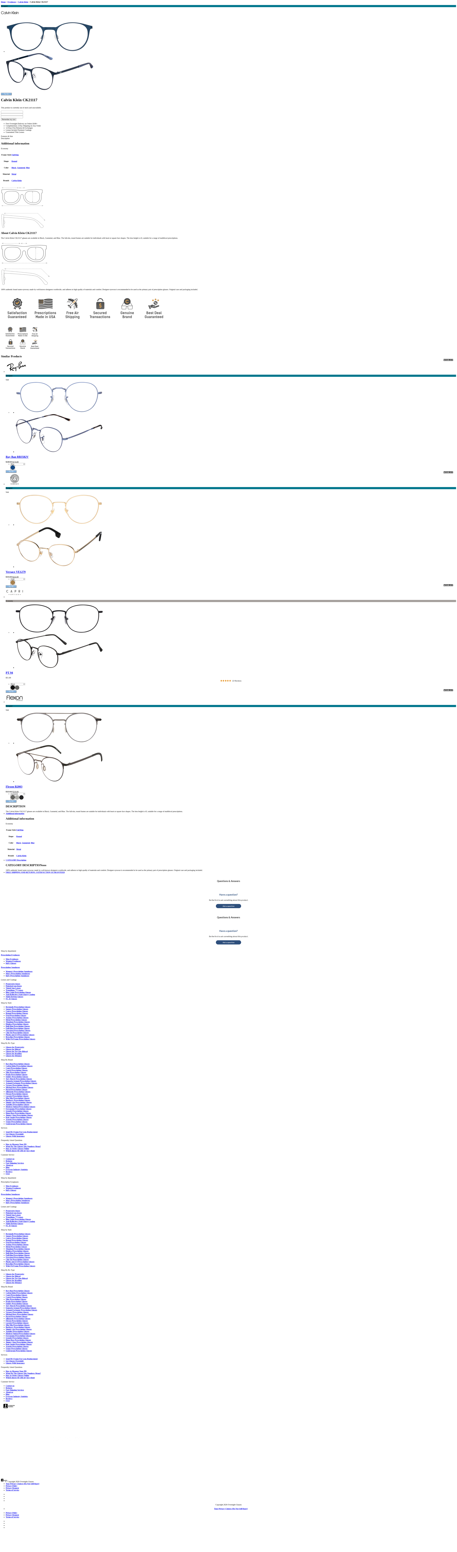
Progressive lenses (13, 984)
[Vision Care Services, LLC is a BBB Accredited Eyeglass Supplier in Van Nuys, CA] (9, 1406)
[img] (221, 681)
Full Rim (15, 155)
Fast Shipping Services (15, 1163)
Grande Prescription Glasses (17, 1111)
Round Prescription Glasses (17, 1013)
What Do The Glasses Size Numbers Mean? (23, 1146)
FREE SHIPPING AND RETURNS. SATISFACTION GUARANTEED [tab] (35, 872)
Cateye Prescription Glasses (17, 1011)
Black (14, 168)
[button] (228, 906)
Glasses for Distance (14, 1056)
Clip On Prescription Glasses (17, 1033)
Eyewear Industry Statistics (17, 1170)
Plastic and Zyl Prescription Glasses (20, 1035)
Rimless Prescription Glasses (17, 1024)
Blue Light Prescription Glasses (18, 992)
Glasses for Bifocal (13, 1049)
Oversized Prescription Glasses (18, 1030)
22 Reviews (236, 681)
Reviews (9, 1172)
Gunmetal (21, 168)
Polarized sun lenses (14, 986)
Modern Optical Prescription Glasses (20, 1107)
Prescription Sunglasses (10, 967)
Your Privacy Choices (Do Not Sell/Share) (22, 1484)
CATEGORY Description (16, 860)
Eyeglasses (12, 2)
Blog (7, 1167)
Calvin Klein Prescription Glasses (19, 1066)
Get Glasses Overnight (15, 1134)
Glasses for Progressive (15, 1047)
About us (9, 1165)
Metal (14, 174)
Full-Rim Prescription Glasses (18, 1028)
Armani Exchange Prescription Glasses (21, 1083)
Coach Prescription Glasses (17, 1070)
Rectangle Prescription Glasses (18, 1007)
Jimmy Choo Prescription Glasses (19, 1115)
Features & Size (7, 136)
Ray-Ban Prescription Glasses (18, 1064)
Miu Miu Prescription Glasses (18, 1098)
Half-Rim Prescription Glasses (18, 1026)
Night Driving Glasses (14, 997)
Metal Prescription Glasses (16, 1020)
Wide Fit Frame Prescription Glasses (20, 1039)
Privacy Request (12, 1488)
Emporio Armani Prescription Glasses (21, 1081)
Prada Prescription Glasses (16, 1075)
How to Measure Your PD (16, 1144)
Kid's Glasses (11, 963)
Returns (9, 1161)
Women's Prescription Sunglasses (19, 971)
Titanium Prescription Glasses (18, 1022)
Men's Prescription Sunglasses (18, 974)
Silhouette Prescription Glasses (18, 1092)
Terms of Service (12, 1490)
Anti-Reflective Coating (20, 995)
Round (14, 161)
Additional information (15, 814)
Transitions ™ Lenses (14, 990)
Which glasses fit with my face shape (20, 1151)
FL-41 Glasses (11, 999)
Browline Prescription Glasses (18, 1037)
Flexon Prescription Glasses (17, 1094)
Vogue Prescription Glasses (16, 1122)
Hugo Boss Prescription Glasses (18, 1113)
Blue (28, 168)
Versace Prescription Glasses (17, 1085)
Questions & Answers (228, 881)
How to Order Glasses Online (17, 1149)
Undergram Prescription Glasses (19, 1124)
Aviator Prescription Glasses (17, 1018)
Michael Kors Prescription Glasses (19, 1087)
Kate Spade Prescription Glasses (19, 1117)
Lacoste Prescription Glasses (17, 1096)
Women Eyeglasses (13, 961)
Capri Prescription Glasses (16, 1068)
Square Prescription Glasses (17, 1009)
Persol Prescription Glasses (16, 1090)
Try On (6, 94)
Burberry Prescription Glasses (18, 1100)
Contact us (10, 1159)
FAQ (8, 1174)
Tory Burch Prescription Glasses (19, 1079)
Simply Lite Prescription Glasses (19, 1102)
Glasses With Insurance (15, 1136)
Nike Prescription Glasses (16, 1072)
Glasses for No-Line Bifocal (17, 1051)
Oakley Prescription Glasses (17, 1077)
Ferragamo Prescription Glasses (18, 1109)
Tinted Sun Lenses (13, 988)
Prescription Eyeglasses (10, 955)
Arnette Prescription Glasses (17, 1120)
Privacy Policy (11, 1486)
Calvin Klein (23, 2)
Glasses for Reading (14, 1054)
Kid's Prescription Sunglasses (17, 976)
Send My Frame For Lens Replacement (22, 1132)
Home (3, 2)
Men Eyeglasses (12, 959)
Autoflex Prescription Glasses (17, 1105)
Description (5, 138)
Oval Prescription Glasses (16, 1015)
